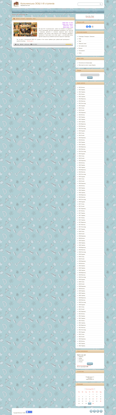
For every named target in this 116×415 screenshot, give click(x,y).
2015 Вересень (82, 169)
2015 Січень (81, 156)
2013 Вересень (82, 124)
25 (100, 401)
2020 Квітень (82, 288)
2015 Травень (82, 165)
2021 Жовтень (82, 327)
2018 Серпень (82, 245)
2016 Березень (82, 183)
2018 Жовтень (82, 249)
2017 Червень (82, 215)
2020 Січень (81, 281)
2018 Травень (82, 240)
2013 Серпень (82, 121)
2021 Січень (81, 307)
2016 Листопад (82, 199)
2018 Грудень (82, 254)
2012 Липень (82, 94)
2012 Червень (82, 92)
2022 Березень (82, 339)
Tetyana (27, 44)
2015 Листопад (82, 174)
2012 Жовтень (82, 101)
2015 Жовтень (82, 172)
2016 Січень (81, 178)
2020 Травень (82, 291)
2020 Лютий (81, 284)
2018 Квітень (82, 238)
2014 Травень (82, 142)
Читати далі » (30, 41)
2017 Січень (81, 204)
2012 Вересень (82, 98)
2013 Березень (82, 112)
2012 (18, 14)
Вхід (93, 17)
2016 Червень (82, 190)
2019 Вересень (82, 272)
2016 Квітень (82, 185)
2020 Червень (82, 293)
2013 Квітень (82, 114)
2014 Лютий (81, 135)
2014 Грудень (82, 153)
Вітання (80, 48)
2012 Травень (82, 89)
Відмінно (81, 356)
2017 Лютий (81, 206)
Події (18, 44)
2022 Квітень (82, 341)
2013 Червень (82, 119)
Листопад (22, 14)
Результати (79, 365)
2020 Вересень (82, 297)
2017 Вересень (82, 222)
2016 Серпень (82, 192)
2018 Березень (82, 236)
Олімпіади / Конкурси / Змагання (86, 36)
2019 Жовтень (82, 275)
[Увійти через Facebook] (90, 26)
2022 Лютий (81, 336)
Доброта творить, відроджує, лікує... (26, 18)
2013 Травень (82, 117)
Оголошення (82, 50)
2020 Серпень (82, 295)
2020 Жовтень (82, 300)
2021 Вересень (82, 325)
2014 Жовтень (82, 149)
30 (93, 403)
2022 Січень (81, 334)
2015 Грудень (82, 176)
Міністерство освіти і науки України (87, 65)
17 (96, 398)
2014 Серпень (82, 144)
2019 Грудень (82, 279)
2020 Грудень (82, 304)
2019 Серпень (82, 270)
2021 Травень (82, 316)
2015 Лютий (81, 158)
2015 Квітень (82, 162)
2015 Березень (82, 160)
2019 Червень (82, 268)
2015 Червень (82, 167)
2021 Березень (82, 311)
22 (89, 401)
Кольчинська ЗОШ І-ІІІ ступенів (37, 3)
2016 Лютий (81, 181)
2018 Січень (81, 231)
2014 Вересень (82, 146)
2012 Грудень (82, 105)
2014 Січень (81, 133)
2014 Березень (82, 137)
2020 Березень (82, 286)
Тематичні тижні (82, 43)
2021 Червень (82, 318)
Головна (14, 14)
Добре (80, 358)
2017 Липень (82, 217)
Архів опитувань (87, 365)
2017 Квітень (82, 210)
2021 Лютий (81, 309)
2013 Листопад (82, 128)
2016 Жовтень (82, 197)
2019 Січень (81, 256)
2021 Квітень (82, 313)
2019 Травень (82, 265)
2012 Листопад (82, 103)
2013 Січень (81, 108)
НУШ (80, 38)
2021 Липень (82, 320)
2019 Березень (82, 261)
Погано (80, 361)
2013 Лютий (81, 110)
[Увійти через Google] (92, 26)
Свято (80, 53)
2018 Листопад (82, 252)
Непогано (81, 360)
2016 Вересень (82, 194)
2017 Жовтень (82, 224)
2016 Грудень (82, 201)
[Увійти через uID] (87, 26)
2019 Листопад (82, 277)
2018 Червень (82, 242)
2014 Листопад (82, 151)
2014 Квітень (82, 140)
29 (89, 403)
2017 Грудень (82, 229)
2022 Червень (82, 345)
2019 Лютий (81, 259)
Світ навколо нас (83, 46)
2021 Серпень (82, 323)
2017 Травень (82, 213)
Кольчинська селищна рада (85, 62)
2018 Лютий (81, 233)
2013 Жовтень (82, 126)
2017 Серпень (82, 220)
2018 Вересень (82, 247)
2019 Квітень (82, 263)
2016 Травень (82, 188)
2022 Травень (82, 343)
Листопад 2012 (90, 389)
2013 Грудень (82, 130)
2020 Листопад (82, 302)
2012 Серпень (82, 96)
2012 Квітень (82, 87)
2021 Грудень (82, 332)
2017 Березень (82, 208)
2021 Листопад (82, 329)
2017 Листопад (82, 226)
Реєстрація (88, 17)
